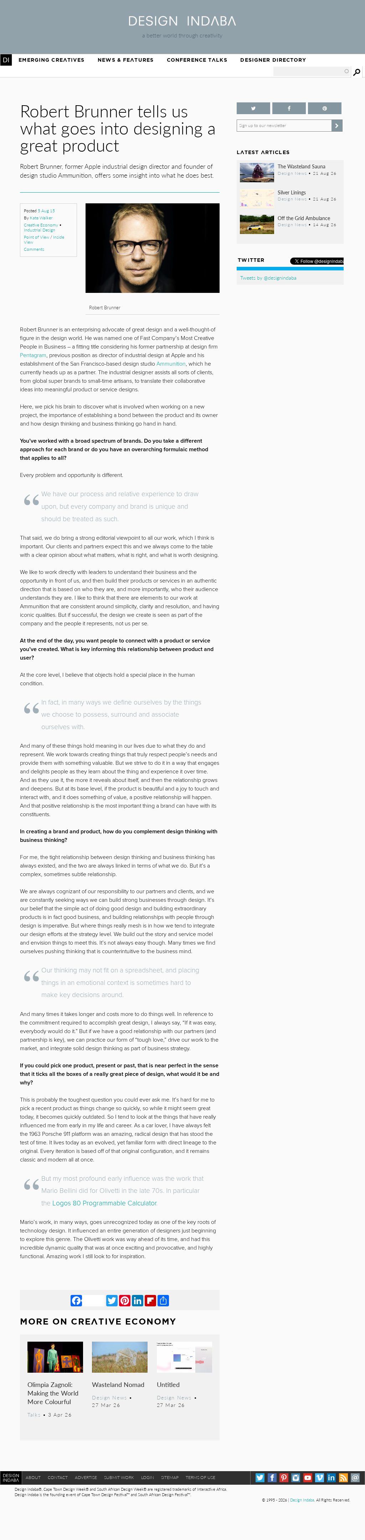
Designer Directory (273, 60)
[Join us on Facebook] (289, 108)
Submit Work (119, 1477)
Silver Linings (292, 192)
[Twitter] (112, 1300)
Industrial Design (39, 230)
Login (147, 1477)
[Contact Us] (355, 1477)
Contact (58, 1477)
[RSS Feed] (343, 1477)
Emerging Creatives (51, 60)
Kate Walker (41, 218)
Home (6, 60)
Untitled (168, 1384)
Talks (34, 1414)
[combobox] (311, 71)
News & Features (126, 60)
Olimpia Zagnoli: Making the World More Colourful (52, 1393)
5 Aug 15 (46, 211)
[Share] (163, 1300)
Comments (34, 249)
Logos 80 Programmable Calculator (104, 1203)
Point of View (36, 237)
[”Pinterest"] (324, 108)
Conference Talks (197, 60)
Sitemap (170, 1477)
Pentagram (33, 355)
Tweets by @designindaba (268, 277)
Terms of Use (200, 1477)
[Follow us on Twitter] (253, 108)
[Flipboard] (150, 1300)
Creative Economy (41, 225)
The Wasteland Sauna (301, 166)
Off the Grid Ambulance (304, 218)
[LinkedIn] (137, 1300)
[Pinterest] (124, 1300)
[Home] (182, 23)
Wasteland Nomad (118, 1384)
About (33, 1477)
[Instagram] (295, 1477)
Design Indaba (302, 1500)
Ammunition (171, 363)
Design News (109, 1397)
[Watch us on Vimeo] (319, 1477)
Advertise (86, 1477)
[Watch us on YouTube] (307, 1477)
